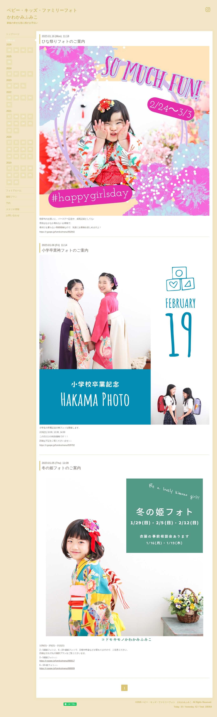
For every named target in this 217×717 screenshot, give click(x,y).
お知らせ (10, 40)
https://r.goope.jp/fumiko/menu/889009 (57, 668)
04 (16, 50)
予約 (8, 203)
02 (23, 50)
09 (9, 62)
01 (30, 50)
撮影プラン (11, 196)
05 (23, 97)
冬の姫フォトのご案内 (61, 468)
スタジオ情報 (12, 209)
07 (16, 73)
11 (16, 142)
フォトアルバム (14, 190)
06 (9, 123)
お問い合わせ (12, 215)
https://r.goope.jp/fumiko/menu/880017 (57, 661)
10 (9, 73)
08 (9, 50)
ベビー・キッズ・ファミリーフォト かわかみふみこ (167, 702)
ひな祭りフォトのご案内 (63, 41)
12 (9, 116)
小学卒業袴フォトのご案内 (65, 250)
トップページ (12, 34)
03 (30, 123)
